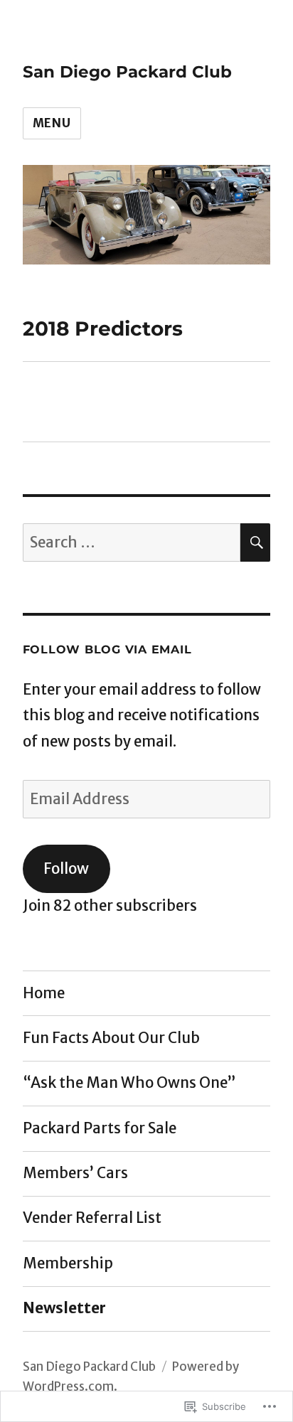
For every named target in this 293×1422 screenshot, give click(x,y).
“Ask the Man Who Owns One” (129, 1083)
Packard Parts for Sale (99, 1128)
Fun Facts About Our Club (111, 1038)
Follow (66, 869)
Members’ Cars (75, 1173)
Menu (52, 123)
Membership (68, 1263)
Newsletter (64, 1308)
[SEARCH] (255, 542)
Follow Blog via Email (107, 649)
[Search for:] (132, 542)
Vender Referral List (92, 1218)
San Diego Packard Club (127, 72)
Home (44, 993)
